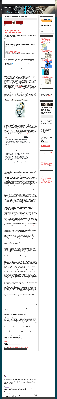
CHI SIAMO (41, 5)
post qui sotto (28, 133)
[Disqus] (20, 363)
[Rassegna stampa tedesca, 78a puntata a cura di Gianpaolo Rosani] (48, 58)
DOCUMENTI (34, 5)
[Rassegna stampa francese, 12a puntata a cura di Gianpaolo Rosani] (48, 67)
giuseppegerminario (14, 18)
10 (41, 166)
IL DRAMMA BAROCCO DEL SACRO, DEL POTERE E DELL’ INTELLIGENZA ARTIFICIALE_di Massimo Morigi (46, 111)
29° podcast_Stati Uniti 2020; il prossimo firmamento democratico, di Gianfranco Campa (46, 159)
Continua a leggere (45, 145)
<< (41, 165)
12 (44, 166)
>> (47, 166)
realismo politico (26, 347)
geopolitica (16, 347)
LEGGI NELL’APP (8, 41)
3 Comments (20, 18)
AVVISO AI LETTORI (45, 68)
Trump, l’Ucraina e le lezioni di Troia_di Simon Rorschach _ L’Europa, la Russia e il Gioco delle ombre (46, 181)
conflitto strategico (11, 347)
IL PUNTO (26, 5)
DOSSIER (30, 5)
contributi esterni (10, 349)
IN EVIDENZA (22, 5)
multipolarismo (21, 347)
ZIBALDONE (18, 5)
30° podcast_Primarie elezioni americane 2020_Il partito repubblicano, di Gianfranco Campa (46, 155)
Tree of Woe (20, 349)
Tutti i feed (49, 95)
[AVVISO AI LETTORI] (45, 75)
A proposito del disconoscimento (12, 31)
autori (6, 349)
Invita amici (6, 341)
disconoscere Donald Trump (17, 86)
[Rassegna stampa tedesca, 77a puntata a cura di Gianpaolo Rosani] (48, 84)
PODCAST (38, 5)
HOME (14, 5)
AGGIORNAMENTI (44, 38)
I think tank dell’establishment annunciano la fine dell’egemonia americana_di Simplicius (46, 178)
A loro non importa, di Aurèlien (47, 172)
